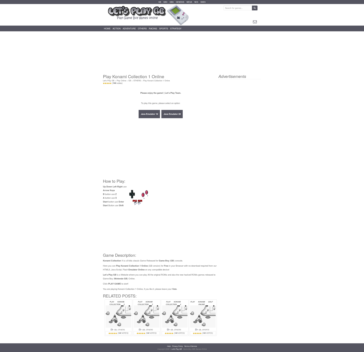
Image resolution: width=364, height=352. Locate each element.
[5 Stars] (110, 83)
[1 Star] (104, 83)
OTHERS (142, 28)
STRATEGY (175, 28)
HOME (107, 28)
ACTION (117, 28)
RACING (153, 28)
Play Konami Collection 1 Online (156, 80)
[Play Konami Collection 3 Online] (147, 316)
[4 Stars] (109, 83)
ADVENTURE (129, 28)
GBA (172, 2)
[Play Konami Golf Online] (203, 316)
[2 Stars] (105, 83)
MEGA (189, 2)
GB (159, 2)
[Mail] (255, 21)
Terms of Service (190, 346)
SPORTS (163, 28)
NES (196, 2)
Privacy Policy (177, 346)
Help (169, 346)
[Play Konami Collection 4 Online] (175, 316)
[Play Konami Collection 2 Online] (118, 316)
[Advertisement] (182, 53)
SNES (203, 2)
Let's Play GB (108, 80)
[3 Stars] (107, 83)
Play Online (121, 80)
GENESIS (180, 2)
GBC (165, 2)
